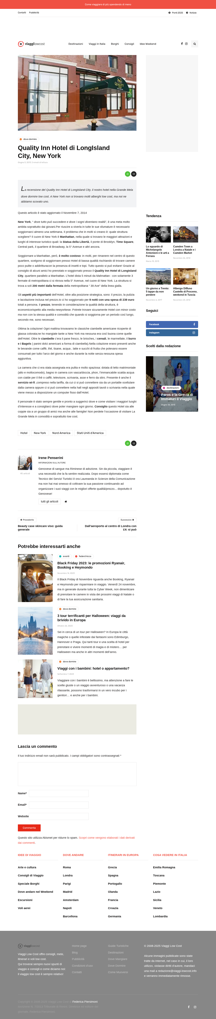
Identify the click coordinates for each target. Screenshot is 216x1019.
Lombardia (160, 916)
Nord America (61, 433)
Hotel (23, 433)
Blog (75, 952)
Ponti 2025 (177, 12)
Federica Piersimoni (85, 1001)
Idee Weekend (148, 43)
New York (40, 433)
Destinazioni (75, 43)
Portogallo (115, 883)
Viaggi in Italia (97, 43)
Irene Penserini (50, 458)
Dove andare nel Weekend (35, 891)
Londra (68, 875)
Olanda (113, 891)
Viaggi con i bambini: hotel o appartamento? (93, 668)
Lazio (156, 891)
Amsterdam (71, 900)
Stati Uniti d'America (90, 433)
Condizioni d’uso (82, 965)
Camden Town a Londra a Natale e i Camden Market (184, 249)
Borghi (115, 43)
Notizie (193, 12)
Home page (79, 945)
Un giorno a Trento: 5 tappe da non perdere (157, 291)
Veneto (157, 908)
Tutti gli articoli (49, 501)
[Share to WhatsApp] (127, 174)
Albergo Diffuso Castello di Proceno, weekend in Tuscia (185, 291)
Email (22, 804)
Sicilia (157, 900)
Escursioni (25, 900)
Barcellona (70, 916)
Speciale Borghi (28, 883)
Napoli (67, 908)
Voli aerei (24, 908)
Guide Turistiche (118, 945)
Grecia (112, 867)
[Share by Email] (133, 174)
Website (23, 816)
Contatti (22, 12)
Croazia (113, 908)
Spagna (113, 875)
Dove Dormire (117, 965)
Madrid (67, 891)
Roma (67, 867)
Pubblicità (34, 12)
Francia (113, 900)
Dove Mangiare (117, 959)
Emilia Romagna (164, 867)
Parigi (67, 883)
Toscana (158, 875)
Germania (114, 916)
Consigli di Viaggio (30, 875)
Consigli (129, 43)
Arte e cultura (27, 867)
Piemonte (159, 883)
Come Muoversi (118, 972)
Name (22, 793)
